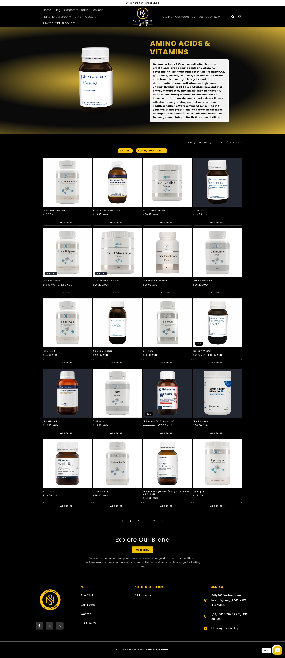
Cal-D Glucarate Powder (106, 280)
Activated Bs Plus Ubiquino (107, 210)
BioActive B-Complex (54, 210)
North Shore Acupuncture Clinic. (134, 650)
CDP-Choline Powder (154, 210)
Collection (142, 549)
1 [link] (122, 521)
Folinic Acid (49, 351)
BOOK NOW (213, 16)
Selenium (148, 351)
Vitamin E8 (48, 491)
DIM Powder (99, 421)
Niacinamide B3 (101, 491)
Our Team (182, 16)
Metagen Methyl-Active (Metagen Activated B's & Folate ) (166, 492)
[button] (98, 10)
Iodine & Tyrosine (52, 280)
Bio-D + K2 (198, 210)
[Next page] (162, 521)
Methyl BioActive (51, 421)
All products (143, 595)
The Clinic (165, 16)
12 (154, 521)
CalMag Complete (102, 351)
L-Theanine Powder (203, 280)
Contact (197, 16)
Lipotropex (198, 491)
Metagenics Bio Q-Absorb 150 (158, 421)
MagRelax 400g (201, 421)
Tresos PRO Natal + (203, 351)
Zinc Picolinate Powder (155, 280)
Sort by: (192, 142)
